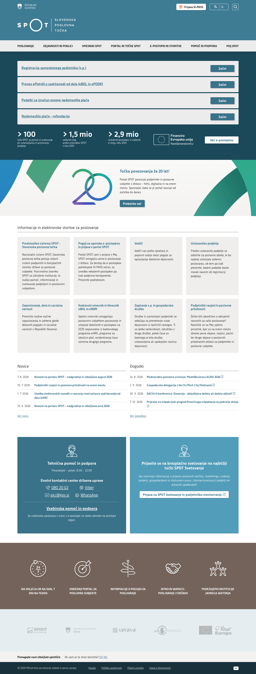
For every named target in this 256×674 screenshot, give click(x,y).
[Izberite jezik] (215, 7)
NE (105, 657)
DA (101, 657)
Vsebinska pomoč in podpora (71, 508)
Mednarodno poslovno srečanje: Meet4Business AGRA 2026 (185, 377)
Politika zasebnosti (111, 668)
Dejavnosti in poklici (58, 46)
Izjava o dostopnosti (160, 668)
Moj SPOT (232, 46)
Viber (89, 487)
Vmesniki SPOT (92, 46)
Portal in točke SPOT (126, 46)
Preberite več (132, 203)
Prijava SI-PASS (193, 7)
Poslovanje (25, 46)
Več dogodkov (138, 416)
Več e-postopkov (221, 140)
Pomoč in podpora (204, 46)
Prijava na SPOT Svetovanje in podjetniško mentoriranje (186, 495)
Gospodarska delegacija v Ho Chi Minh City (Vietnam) (181, 385)
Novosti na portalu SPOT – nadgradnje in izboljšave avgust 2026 (73, 377)
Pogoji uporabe (135, 668)
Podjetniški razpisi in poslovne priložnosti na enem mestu (70, 385)
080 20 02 (59, 487)
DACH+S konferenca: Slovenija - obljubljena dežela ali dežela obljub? (191, 393)
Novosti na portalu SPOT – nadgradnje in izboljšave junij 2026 (72, 406)
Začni (222, 68)
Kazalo (92, 668)
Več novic (23, 416)
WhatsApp (89, 495)
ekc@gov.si (59, 495)
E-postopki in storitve (166, 46)
